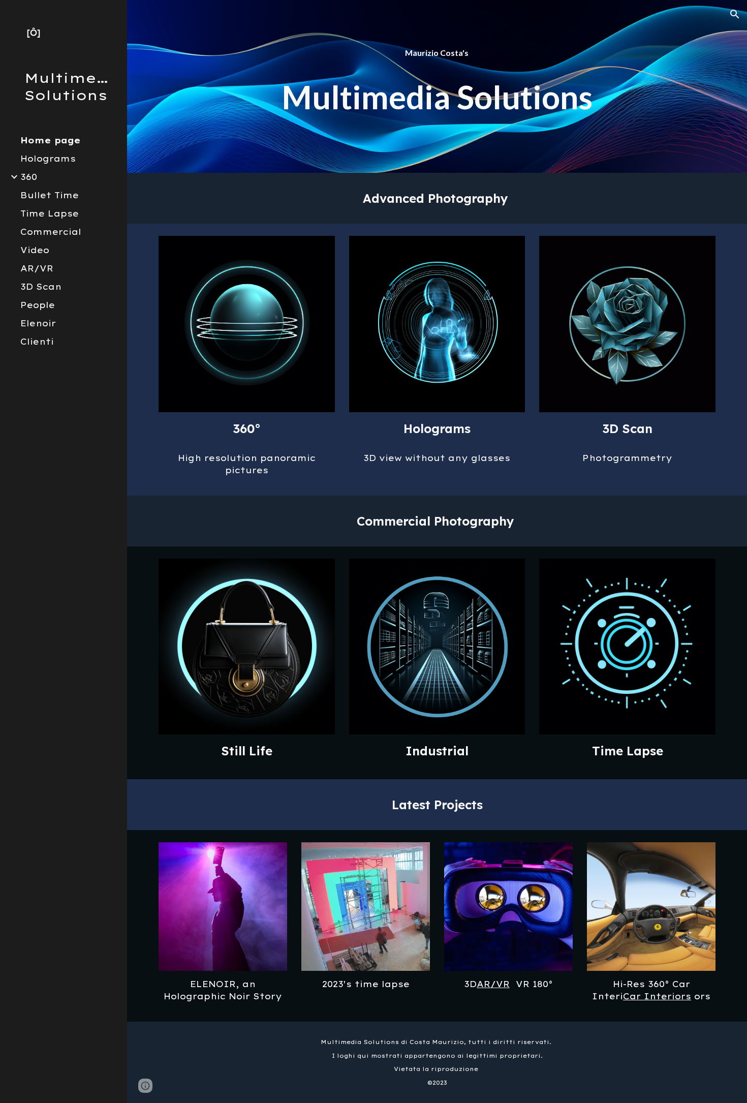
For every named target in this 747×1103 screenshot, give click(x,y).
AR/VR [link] (36, 268)
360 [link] (28, 177)
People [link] (37, 305)
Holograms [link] (48, 159)
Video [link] (34, 250)
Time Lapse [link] (49, 213)
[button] (735, 14)
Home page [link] (50, 140)
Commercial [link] (50, 232)
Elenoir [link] (38, 323)
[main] (437, 86)
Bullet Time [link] (49, 195)
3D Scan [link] (40, 287)
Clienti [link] (37, 341)
